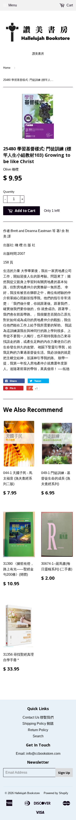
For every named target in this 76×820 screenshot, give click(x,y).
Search (38, 736)
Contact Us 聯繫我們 (38, 717)
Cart (69, 5)
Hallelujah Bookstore (27, 793)
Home (6, 67)
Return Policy (38, 730)
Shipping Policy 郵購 (38, 723)
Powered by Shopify (56, 793)
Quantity (8, 191)
